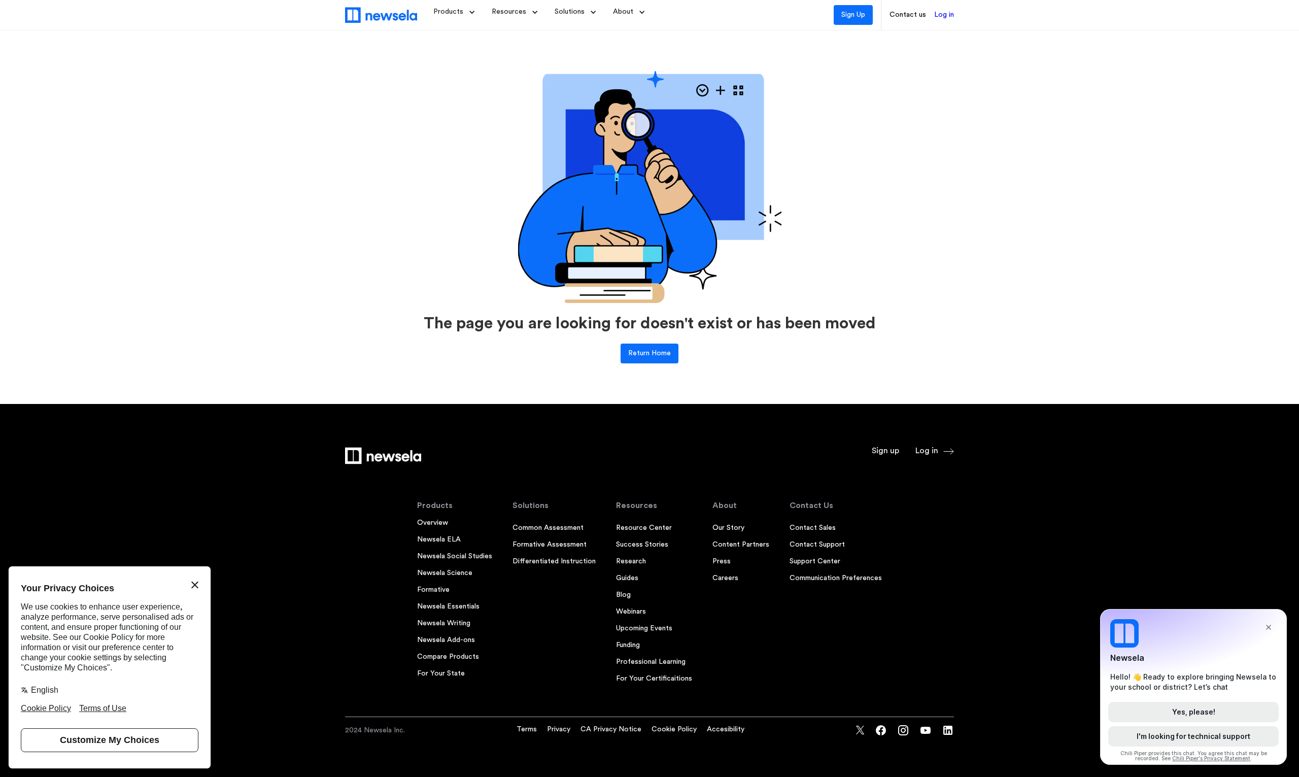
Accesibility (725, 729)
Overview (432, 522)
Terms (527, 729)
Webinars (631, 611)
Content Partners (740, 544)
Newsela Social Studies (454, 556)
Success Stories (642, 544)
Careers (725, 578)
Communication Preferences (836, 578)
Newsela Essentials (448, 606)
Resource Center (644, 527)
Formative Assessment (549, 544)
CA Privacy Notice (610, 729)
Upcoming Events (644, 628)
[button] (454, 12)
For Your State (441, 673)
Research (631, 561)
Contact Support (817, 544)
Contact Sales (813, 527)
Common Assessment (548, 527)
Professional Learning (651, 661)
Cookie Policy (674, 729)
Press (721, 561)
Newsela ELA (439, 539)
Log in (944, 14)
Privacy (558, 729)
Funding (628, 645)
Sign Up (853, 14)
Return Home (649, 353)
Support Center (815, 561)
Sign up (885, 451)
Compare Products (448, 656)
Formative (433, 589)
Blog (623, 594)
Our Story (728, 527)
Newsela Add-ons (446, 640)
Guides (627, 578)
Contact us (908, 14)
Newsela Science (444, 573)
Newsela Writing (443, 623)
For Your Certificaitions (654, 678)
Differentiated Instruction (554, 561)
